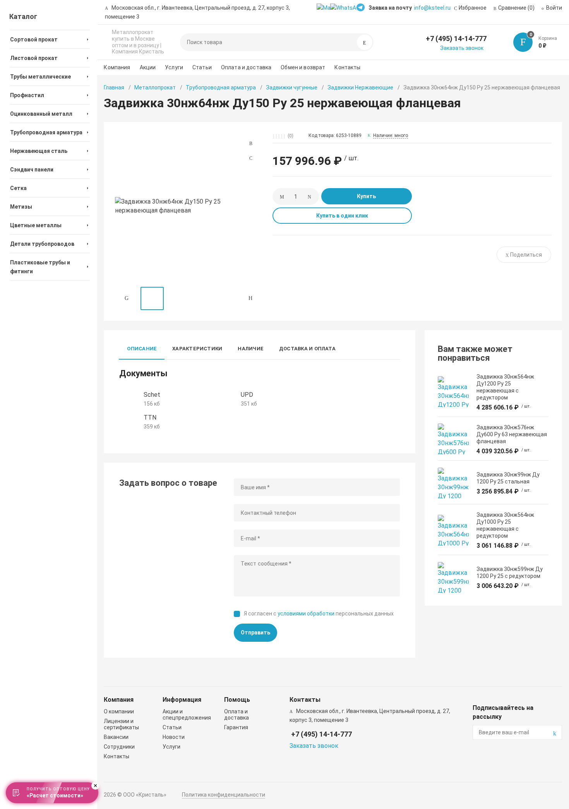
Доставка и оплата (307, 348)
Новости (174, 737)
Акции (148, 67)
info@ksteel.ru (432, 8)
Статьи (202, 67)
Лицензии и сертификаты (121, 724)
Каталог (23, 16)
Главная (114, 87)
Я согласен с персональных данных (319, 613)
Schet (152, 394)
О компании (119, 711)
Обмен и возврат (303, 67)
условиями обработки (306, 613)
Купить (366, 196)
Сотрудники (119, 747)
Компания (117, 67)
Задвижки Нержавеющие (360, 87)
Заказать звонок (461, 48)
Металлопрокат (155, 87)
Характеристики (197, 348)
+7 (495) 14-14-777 (456, 38)
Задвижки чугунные (291, 87)
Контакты (347, 67)
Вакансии (116, 737)
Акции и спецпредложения (187, 714)
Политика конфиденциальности (223, 795)
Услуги (174, 67)
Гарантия (236, 727)
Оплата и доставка (246, 67)
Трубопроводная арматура (221, 87)
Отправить (255, 632)
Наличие (251, 348)
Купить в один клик (342, 216)
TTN (150, 417)
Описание (142, 348)
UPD (247, 394)
